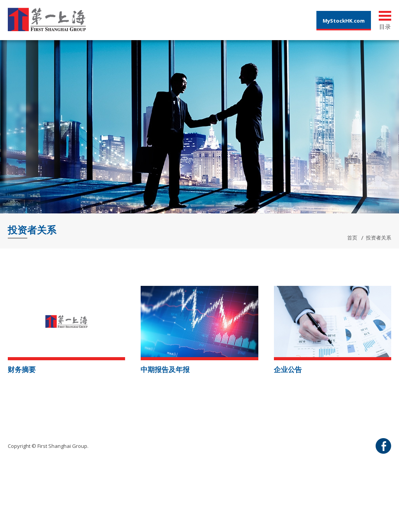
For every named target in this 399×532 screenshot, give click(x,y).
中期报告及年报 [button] (165, 369)
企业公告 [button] (288, 369)
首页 (352, 237)
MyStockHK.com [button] (344, 20)
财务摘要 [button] (22, 369)
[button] (66, 320)
